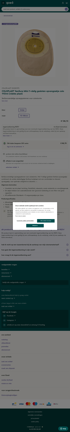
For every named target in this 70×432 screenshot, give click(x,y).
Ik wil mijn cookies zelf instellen (25, 220)
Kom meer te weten (20, 216)
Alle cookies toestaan (45, 220)
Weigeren (35, 225)
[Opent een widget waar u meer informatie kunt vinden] (63, 429)
